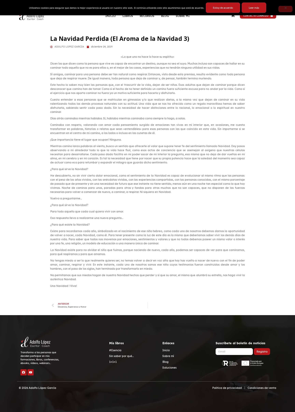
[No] (285, 9)
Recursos (147, 16)
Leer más (254, 7)
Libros (128, 16)
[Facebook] (23, 372)
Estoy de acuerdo (223, 7)
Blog (165, 16)
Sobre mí (183, 16)
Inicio (110, 16)
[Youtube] (30, 372)
